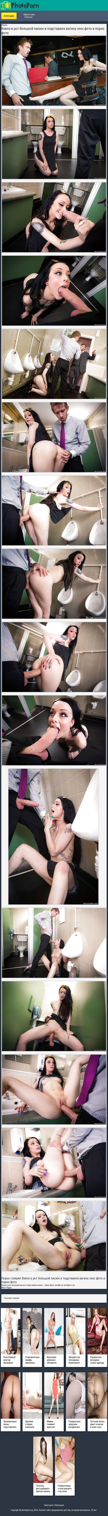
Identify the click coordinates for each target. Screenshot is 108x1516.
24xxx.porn (48, 1505)
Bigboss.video (29, 14)
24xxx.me (28, 17)
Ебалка (4, 25)
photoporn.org (27, 1510)
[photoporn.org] (20, 5)
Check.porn (59, 1505)
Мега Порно (6, 1287)
